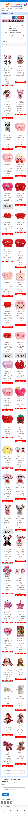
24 (6, 50)
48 (9, 50)
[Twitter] (5, 802)
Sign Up (6, 794)
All (12, 50)
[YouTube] (11, 802)
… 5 (19, 772)
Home (2, 8)
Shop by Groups (9, 8)
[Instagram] (8, 802)
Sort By (4, 41)
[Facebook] (2, 802)
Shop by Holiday (19, 8)
